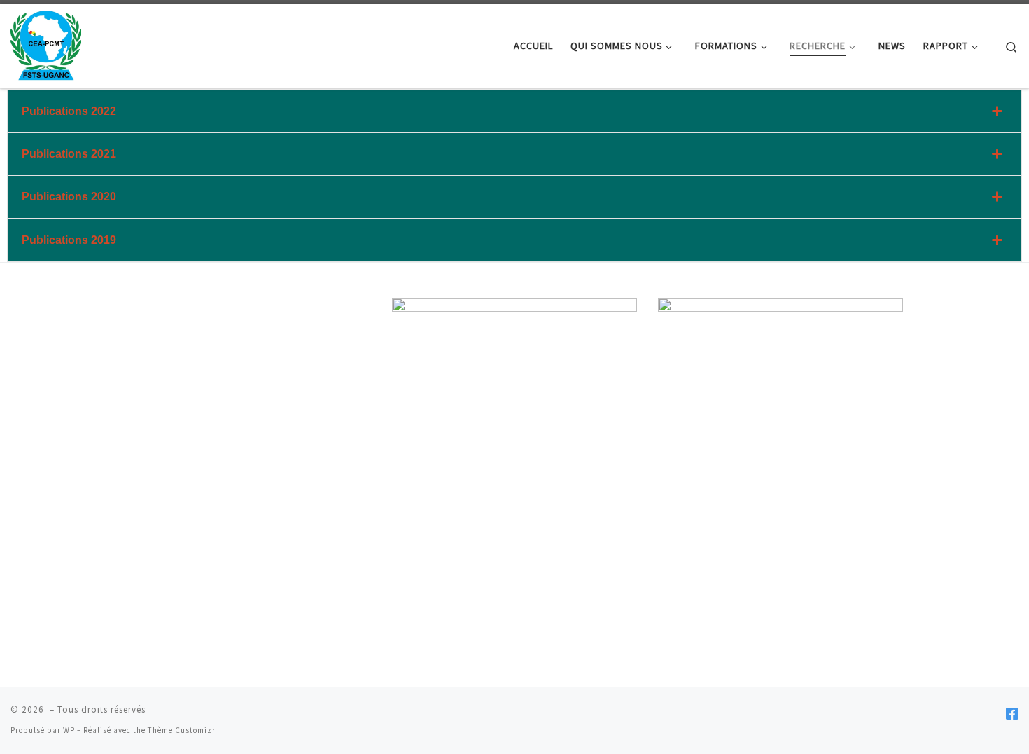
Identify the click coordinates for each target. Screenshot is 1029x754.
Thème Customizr (182, 730)
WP (69, 730)
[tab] (514, 111)
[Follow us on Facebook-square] (1012, 713)
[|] (45, 43)
